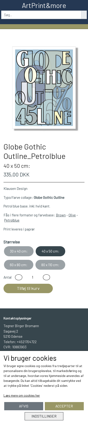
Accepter (64, 406)
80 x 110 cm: (50, 265)
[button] (18, 277)
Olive (72, 215)
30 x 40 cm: (19, 251)
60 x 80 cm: (18, 265)
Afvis (23, 406)
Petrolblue (11, 220)
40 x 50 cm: (50, 251)
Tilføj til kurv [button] (28, 288)
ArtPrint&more (44, 5)
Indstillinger (44, 416)
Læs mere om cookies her (22, 395)
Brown (61, 215)
